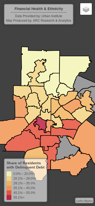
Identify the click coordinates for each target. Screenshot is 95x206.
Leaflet (79, 200)
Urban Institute (51, 15)
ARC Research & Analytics (52, 20)
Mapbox (88, 200)
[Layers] (86, 9)
